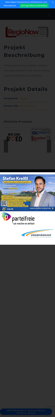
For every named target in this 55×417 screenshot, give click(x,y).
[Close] (50, 176)
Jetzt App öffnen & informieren (34, 5)
